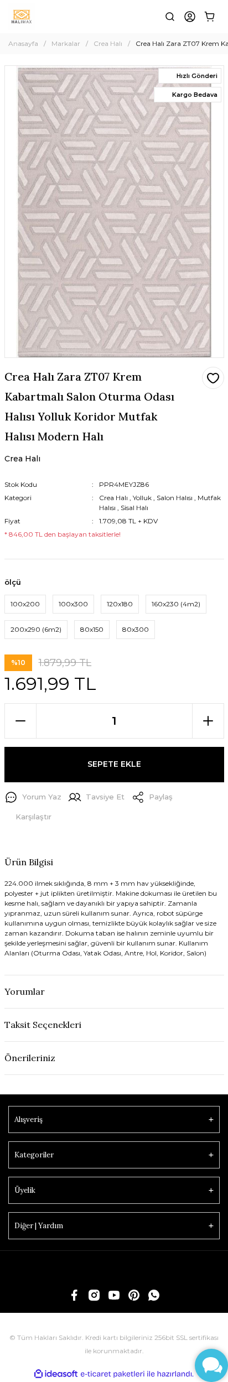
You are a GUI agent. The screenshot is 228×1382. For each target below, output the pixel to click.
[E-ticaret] (112, 1374)
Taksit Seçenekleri (42, 1024)
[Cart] (210, 17)
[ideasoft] (56, 1374)
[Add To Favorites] (213, 378)
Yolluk (142, 497)
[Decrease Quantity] (20, 721)
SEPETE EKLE (114, 764)
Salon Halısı (175, 497)
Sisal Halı (134, 507)
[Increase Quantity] (208, 721)
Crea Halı (113, 497)
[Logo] (21, 16)
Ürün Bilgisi (28, 861)
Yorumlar (24, 991)
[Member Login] (190, 17)
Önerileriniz (29, 1057)
